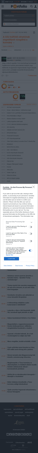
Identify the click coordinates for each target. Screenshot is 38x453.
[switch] (30, 227)
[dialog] (19, 226)
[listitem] (19, 222)
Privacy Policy (30, 265)
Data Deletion (8, 265)
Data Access (19, 265)
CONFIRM (11, 258)
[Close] (34, 187)
